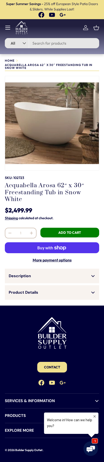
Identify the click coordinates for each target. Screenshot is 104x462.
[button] (96, 27)
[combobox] (52, 43)
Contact (52, 367)
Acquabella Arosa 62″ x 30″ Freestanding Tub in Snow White (48, 67)
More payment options (52, 260)
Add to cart (69, 232)
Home (10, 60)
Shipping (11, 218)
